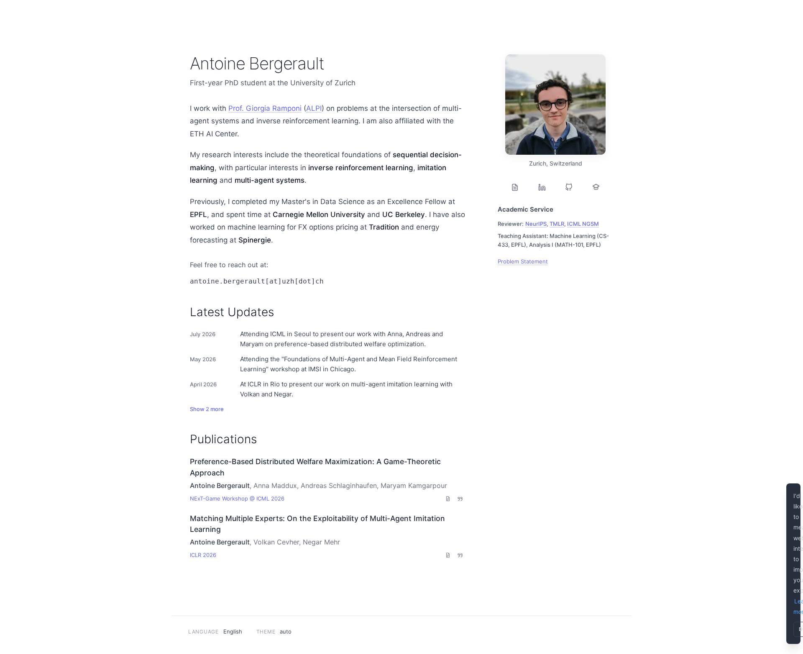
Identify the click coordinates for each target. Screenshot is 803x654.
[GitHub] (569, 187)
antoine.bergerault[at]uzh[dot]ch (257, 281)
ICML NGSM (583, 223)
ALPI (314, 108)
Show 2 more (207, 409)
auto (286, 631)
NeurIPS (536, 223)
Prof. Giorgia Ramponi (265, 108)
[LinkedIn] (542, 187)
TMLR (557, 223)
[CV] (515, 187)
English (232, 631)
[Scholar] (596, 187)
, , (562, 223)
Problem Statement (523, 261)
